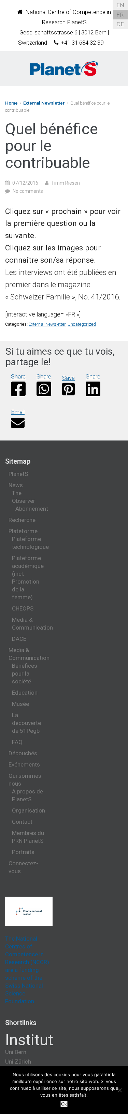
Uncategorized (82, 324)
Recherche (22, 519)
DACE (19, 638)
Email (18, 411)
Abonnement (31, 508)
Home (11, 103)
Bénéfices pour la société (24, 673)
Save (68, 377)
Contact (22, 821)
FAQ (17, 742)
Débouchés (23, 753)
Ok (64, 1104)
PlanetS (18, 473)
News (16, 485)
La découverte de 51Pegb (26, 723)
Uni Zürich (18, 1061)
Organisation (28, 810)
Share (18, 376)
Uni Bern (15, 1052)
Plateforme (23, 531)
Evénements (24, 764)
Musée (20, 703)
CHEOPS (22, 608)
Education (25, 692)
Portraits (23, 852)
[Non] (119, 1090)
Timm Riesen (65, 183)
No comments (28, 191)
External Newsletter (44, 103)
